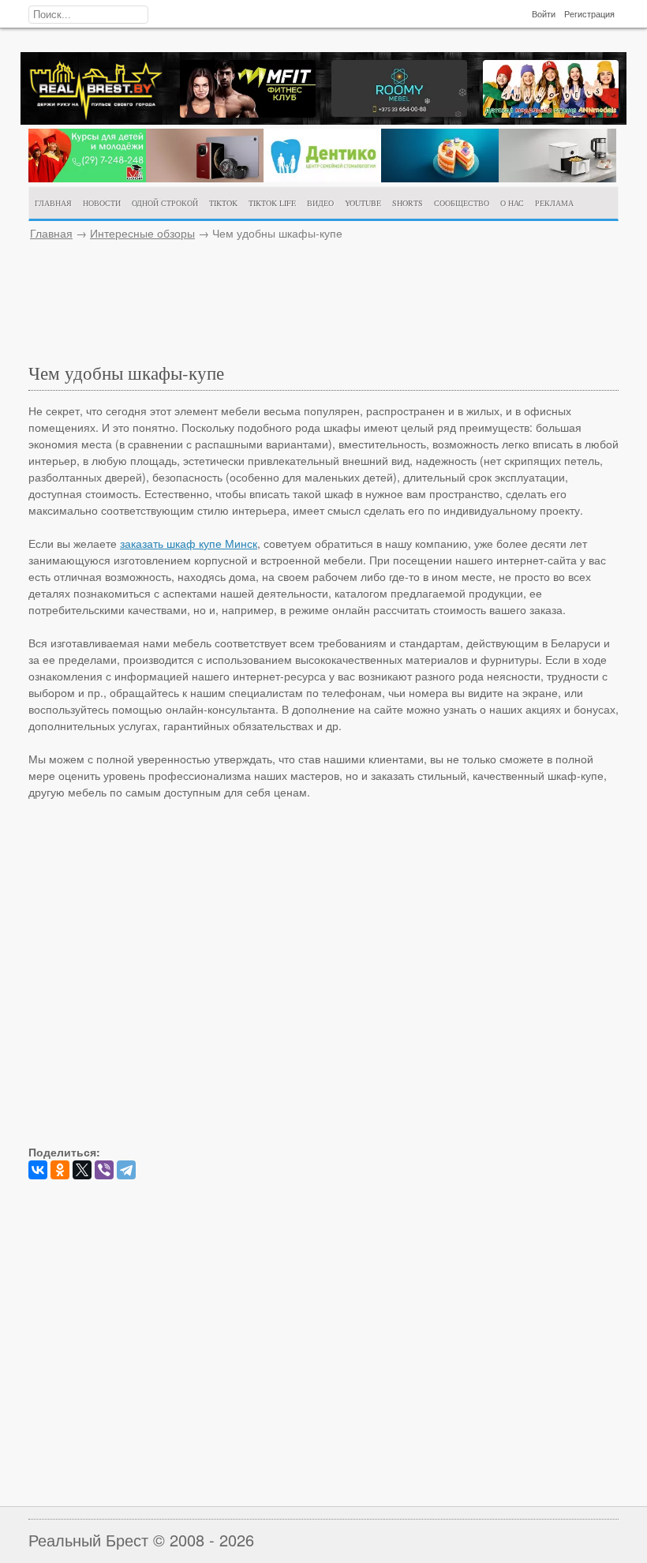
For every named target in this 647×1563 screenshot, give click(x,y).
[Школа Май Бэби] (87, 178)
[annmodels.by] (551, 113)
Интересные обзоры (142, 233)
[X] (82, 1169)
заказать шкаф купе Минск (188, 543)
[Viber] (104, 1169)
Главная (51, 233)
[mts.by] (205, 178)
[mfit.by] (248, 113)
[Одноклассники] (59, 1169)
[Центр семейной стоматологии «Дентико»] (322, 178)
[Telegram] (126, 1169)
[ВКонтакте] (37, 1169)
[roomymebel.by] (399, 112)
